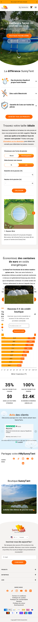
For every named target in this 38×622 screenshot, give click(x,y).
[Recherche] (20, 7)
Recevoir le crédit (19, 331)
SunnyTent (24, 620)
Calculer (19, 190)
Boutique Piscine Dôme (19, 36)
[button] (31, 7)
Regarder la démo (18, 41)
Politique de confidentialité (19, 600)
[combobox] (23, 7)
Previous (1, 2)
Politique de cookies (19, 598)
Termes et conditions (19, 596)
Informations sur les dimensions (13, 141)
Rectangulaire (26, 156)
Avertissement (19, 605)
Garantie (19, 601)
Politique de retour (19, 603)
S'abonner (19, 562)
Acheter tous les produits (19, 117)
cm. (26, 165)
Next (37, 2)
